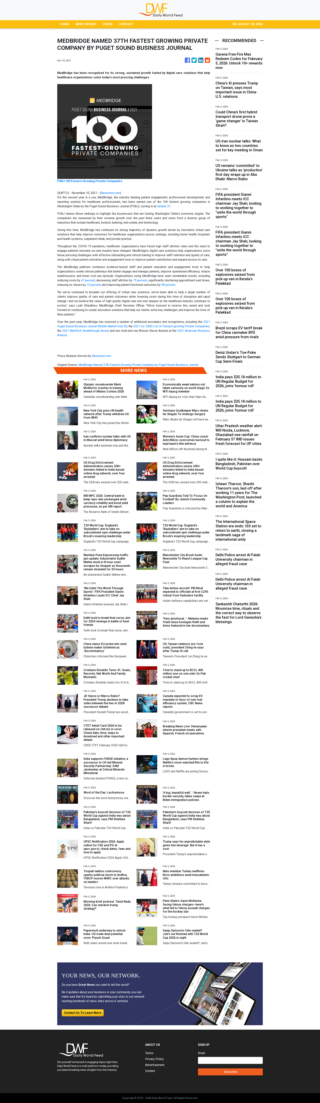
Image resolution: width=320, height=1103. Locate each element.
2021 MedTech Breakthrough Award (85, 330)
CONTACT (126, 24)
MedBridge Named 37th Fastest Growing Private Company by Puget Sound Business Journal (138, 365)
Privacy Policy (154, 1059)
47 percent (88, 280)
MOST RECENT (86, 24)
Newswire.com (110, 193)
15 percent (94, 285)
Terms (149, 1053)
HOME (65, 24)
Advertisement (154, 1065)
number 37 (164, 206)
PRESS (107, 24)
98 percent (168, 285)
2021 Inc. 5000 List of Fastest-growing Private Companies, (171, 326)
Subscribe (230, 1072)
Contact (150, 1071)
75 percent (140, 280)
